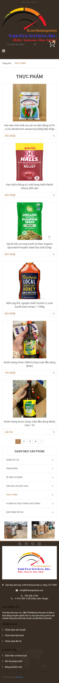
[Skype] (32, 543)
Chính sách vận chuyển (15, 630)
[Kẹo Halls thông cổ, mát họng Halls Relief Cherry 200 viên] (29, 162)
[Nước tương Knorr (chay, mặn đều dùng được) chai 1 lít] (29, 399)
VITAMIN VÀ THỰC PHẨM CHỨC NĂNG (23, 503)
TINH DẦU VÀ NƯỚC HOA (17, 486)
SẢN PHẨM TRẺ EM (14, 512)
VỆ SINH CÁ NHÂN (14, 477)
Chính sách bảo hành (14, 635)
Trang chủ (6, 63)
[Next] (41, 441)
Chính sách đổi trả (13, 641)
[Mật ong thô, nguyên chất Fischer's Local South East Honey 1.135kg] (29, 280)
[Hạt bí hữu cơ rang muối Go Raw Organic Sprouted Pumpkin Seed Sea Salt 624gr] (29, 221)
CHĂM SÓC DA (12, 460)
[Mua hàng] (53, 135)
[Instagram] (26, 543)
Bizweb (19, 677)
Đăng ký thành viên (13, 667)
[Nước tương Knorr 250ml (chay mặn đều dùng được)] (29, 339)
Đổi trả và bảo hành (13, 661)
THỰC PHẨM (11, 495)
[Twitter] (39, 543)
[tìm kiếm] (35, 44)
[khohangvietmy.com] (29, 9)
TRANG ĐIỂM (11, 468)
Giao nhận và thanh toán (16, 655)
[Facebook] (19, 543)
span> (53, 432)
